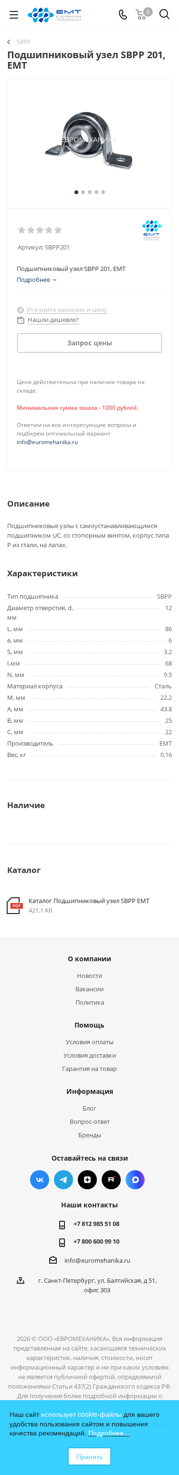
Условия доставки (89, 1055)
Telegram (63, 1179)
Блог (89, 1108)
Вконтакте (39, 1179)
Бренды (89, 1135)
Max (135, 1179)
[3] (40, 230)
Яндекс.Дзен (87, 1179)
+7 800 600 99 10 (96, 1241)
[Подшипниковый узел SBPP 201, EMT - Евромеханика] (89, 139)
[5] (58, 230)
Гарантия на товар (89, 1068)
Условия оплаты (90, 1042)
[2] (31, 230)
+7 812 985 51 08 (96, 1223)
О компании (89, 958)
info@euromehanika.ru (47, 442)
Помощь (89, 1024)
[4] (49, 230)
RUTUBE (111, 1179)
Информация (89, 1091)
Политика (89, 1002)
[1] (22, 230)
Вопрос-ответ (90, 1121)
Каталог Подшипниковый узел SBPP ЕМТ (89, 900)
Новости (89, 975)
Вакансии (89, 989)
